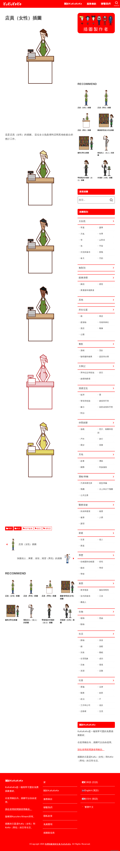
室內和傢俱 (85, 596)
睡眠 (101, 652)
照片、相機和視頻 (105, 431)
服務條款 (91, 3)
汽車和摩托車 (86, 483)
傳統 (101, 461)
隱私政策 (47, 816)
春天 (82, 258)
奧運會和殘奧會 (87, 290)
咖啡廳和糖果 (86, 356)
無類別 (82, 268)
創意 (101, 693)
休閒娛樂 (83, 422)
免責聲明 (47, 824)
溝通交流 (83, 388)
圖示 (82, 407)
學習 (101, 568)
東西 (81, 583)
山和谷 (102, 240)
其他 (81, 300)
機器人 (83, 602)
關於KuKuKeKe (73, 3)
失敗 (82, 652)
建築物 (83, 322)
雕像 (101, 328)
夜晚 (101, 252)
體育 (101, 284)
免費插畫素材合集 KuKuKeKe (58, 844)
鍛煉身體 (83, 277)
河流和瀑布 (85, 252)
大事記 (82, 366)
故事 (82, 461)
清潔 (82, 671)
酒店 (82, 328)
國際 (82, 467)
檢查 (101, 511)
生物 (81, 612)
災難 (101, 671)
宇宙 (101, 246)
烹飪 (101, 350)
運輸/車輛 (83, 476)
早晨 (82, 227)
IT (100, 699)
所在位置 (83, 310)
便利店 (48, 528)
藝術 (82, 568)
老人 (101, 539)
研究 (101, 562)
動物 (82, 624)
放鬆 (101, 646)
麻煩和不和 (104, 401)
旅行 (101, 439)
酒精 (82, 350)
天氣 (82, 234)
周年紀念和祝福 (87, 372)
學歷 (81, 555)
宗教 (82, 665)
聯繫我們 (106, 3)
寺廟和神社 (104, 322)
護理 (82, 523)
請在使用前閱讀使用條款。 (91, 749)
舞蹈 (82, 284)
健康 (82, 517)
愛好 (82, 445)
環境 (101, 665)
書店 (39, 528)
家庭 (81, 533)
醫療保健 (83, 505)
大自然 (82, 221)
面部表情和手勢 (106, 407)
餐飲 (81, 344)
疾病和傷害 (85, 511)
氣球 (82, 395)
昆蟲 (101, 618)
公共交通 (84, 495)
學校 (82, 574)
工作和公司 (85, 705)
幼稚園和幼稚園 (87, 562)
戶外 (82, 439)
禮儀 (82, 687)
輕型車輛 (103, 483)
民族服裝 (103, 467)
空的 (101, 258)
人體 (101, 517)
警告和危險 (85, 401)
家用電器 (84, 590)
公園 (82, 334)
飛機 (82, 489)
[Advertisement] (40, 112)
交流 (101, 711)
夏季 (101, 227)
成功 (101, 658)
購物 (82, 640)
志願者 (83, 711)
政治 (82, 699)
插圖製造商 (49, 833)
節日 (101, 372)
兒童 (82, 539)
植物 (82, 618)
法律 (101, 687)
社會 (81, 680)
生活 (81, 634)
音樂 (101, 445)
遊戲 (82, 429)
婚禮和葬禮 (85, 379)
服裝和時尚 (104, 590)
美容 (101, 640)
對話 (82, 413)
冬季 (101, 234)
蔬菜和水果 (104, 356)
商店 (18, 528)
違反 (101, 705)
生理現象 (84, 658)
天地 (81, 454)
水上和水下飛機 (106, 489)
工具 (101, 596)
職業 (10, 528)
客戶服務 (28, 528)
